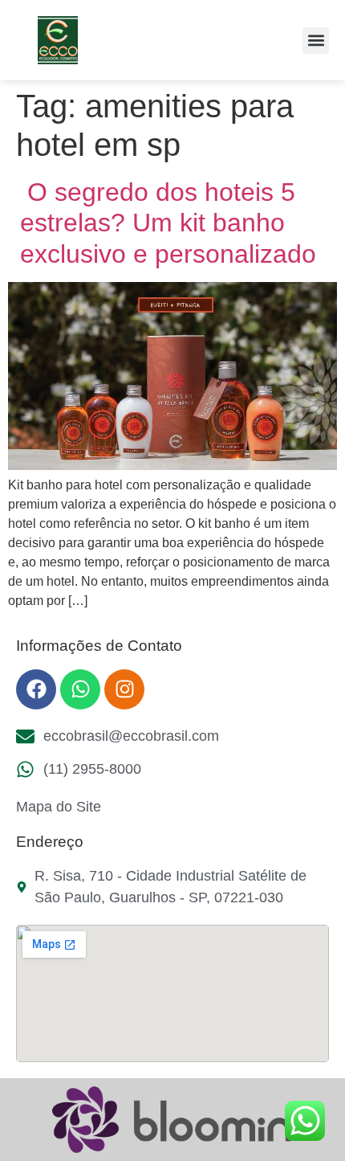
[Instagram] (124, 689)
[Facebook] (36, 689)
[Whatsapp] (80, 689)
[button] (315, 40)
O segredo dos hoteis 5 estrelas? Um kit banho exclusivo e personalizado (168, 223)
